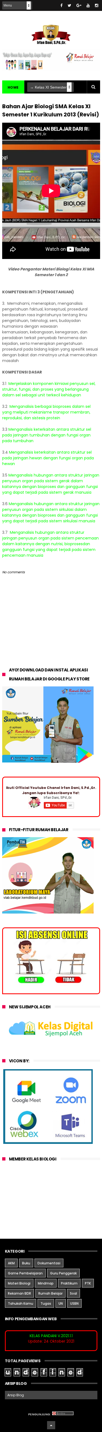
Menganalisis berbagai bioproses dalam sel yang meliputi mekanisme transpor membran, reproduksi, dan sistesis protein (46, 412)
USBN (74, 1303)
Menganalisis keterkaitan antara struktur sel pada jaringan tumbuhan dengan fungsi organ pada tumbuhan (46, 435)
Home (13, 87)
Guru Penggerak (63, 1273)
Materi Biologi (19, 1283)
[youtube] (88, 5)
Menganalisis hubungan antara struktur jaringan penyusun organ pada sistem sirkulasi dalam (51, 506)
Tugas (46, 1303)
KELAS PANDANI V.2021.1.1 (51, 1335)
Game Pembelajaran (25, 1273)
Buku (26, 1263)
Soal (73, 1293)
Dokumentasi (49, 1263)
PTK (88, 1283)
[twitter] (69, 5)
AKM (11, 1263)
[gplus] (79, 5)
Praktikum (69, 1283)
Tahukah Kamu (20, 1303)
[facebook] (61, 5)
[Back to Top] (51, 1425)
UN (60, 1303)
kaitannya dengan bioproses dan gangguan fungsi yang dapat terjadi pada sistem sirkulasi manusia (50, 518)
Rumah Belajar (50, 1293)
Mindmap (46, 1283)
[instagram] (96, 5)
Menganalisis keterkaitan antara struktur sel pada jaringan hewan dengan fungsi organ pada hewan (48, 458)
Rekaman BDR (19, 1293)
